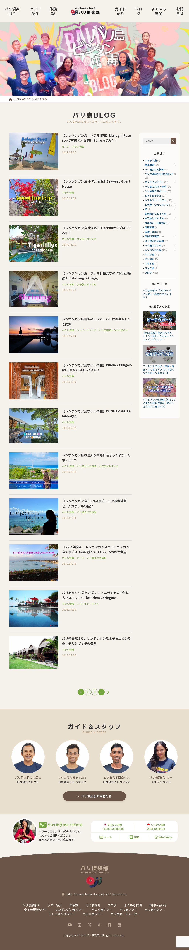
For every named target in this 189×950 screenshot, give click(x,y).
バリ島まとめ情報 (86, 466)
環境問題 (149, 227)
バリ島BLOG (23, 99)
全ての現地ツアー (36, 909)
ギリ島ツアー (128, 909)
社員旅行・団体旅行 (155, 223)
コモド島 (149, 263)
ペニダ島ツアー (102, 909)
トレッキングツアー (62, 914)
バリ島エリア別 (153, 245)
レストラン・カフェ (88, 603)
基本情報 (149, 165)
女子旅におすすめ (86, 239)
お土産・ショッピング (157, 204)
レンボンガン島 (153, 250)
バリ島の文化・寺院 (155, 186)
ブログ (138, 11)
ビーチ (65, 146)
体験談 (53, 11)
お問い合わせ (158, 905)
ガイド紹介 (120, 11)
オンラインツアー (154, 182)
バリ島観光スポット (155, 191)
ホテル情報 (78, 146)
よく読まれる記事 (154, 241)
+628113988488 (113, 829)
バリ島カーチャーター (125, 914)
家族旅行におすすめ (155, 214)
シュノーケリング (86, 330)
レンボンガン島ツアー (69, 909)
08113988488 (156, 829)
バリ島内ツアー (155, 909)
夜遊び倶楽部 (152, 236)
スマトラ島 (151, 160)
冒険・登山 (151, 232)
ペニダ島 (149, 254)
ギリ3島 (149, 259)
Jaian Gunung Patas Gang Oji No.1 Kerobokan (96, 894)
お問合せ (179, 11)
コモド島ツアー (93, 914)
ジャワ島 (149, 268)
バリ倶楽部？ (12, 11)
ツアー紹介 (35, 11)
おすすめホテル (153, 195)
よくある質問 (158, 11)
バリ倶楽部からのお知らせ (113, 330)
